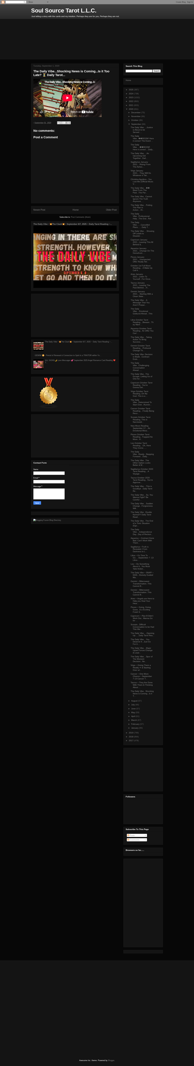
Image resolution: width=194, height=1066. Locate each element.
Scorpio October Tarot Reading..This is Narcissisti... (140, 419)
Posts (132, 835)
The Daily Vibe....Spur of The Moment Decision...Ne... (142, 658)
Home (76, 210)
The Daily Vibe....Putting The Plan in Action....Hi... (141, 207)
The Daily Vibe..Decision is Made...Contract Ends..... (142, 356)
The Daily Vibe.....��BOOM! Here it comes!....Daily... (142, 147)
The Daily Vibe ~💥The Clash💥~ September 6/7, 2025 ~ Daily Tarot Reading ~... (72, 224)
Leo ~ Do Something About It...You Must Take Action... (140, 566)
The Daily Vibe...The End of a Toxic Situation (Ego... (142, 523)
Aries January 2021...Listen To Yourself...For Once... (141, 276)
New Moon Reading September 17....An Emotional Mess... (140, 428)
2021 (131, 105)
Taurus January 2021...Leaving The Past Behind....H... (140, 285)
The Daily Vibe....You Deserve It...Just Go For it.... (141, 641)
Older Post (111, 210)
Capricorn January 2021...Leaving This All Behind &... (142, 242)
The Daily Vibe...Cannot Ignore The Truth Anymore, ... (141, 198)
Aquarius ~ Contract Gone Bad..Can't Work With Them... (142, 540)
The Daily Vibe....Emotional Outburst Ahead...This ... (141, 312)
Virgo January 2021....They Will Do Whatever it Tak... (141, 173)
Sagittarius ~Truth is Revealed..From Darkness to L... (140, 549)
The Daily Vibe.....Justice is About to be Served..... (142, 129)
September (136, 124)
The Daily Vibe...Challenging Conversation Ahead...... (140, 366)
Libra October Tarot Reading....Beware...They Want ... (142, 322)
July (133, 704)
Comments (134, 840)
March (134, 720)
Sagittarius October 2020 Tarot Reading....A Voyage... (142, 471)
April (133, 716)
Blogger (111, 1060)
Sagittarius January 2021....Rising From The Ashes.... (141, 164)
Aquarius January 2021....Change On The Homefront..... (142, 250)
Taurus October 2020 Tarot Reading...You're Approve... (142, 480)
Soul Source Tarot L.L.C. (63, 10)
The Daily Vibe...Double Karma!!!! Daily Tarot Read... (141, 514)
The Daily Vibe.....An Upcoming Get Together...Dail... (140, 155)
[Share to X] (63, 122)
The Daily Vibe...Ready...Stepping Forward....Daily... (142, 454)
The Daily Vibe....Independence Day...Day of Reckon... (142, 531)
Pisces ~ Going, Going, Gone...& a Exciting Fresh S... (141, 609)
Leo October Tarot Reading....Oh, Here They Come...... (141, 445)
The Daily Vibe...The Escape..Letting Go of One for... (141, 376)
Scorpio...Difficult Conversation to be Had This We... (142, 626)
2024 (131, 93)
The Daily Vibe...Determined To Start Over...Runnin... (141, 402)
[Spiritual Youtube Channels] (48, 408)
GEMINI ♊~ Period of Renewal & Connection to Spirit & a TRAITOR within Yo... (68, 355)
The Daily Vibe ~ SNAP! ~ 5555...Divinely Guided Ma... (142, 575)
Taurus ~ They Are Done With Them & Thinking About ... (142, 684)
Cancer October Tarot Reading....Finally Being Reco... (142, 410)
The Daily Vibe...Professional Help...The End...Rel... (142, 216)
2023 (131, 97)
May (133, 712)
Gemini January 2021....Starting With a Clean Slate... (142, 293)
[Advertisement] (100, 41)
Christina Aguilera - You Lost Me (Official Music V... (142, 181)
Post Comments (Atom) (80, 217)
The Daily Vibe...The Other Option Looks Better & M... (140, 462)
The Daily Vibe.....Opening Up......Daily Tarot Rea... (142, 634)
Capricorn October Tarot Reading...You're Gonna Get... (141, 385)
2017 (131, 740)
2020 (131, 109)
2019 (131, 733)
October (135, 120)
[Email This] (58, 122)
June (133, 708)
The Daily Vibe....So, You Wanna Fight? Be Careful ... (142, 497)
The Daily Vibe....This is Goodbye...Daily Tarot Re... (141, 488)
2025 (131, 90)
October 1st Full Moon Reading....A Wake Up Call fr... (141, 268)
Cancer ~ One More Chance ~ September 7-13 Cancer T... (141, 676)
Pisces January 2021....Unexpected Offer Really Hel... (140, 259)
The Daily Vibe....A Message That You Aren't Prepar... (140, 302)
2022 (131, 101)
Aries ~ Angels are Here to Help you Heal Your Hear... (142, 600)
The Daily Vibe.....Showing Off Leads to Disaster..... (142, 233)
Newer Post (39, 210)
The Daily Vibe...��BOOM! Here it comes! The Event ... (142, 138)
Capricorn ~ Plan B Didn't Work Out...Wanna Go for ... (142, 618)
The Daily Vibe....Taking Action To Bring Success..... (141, 339)
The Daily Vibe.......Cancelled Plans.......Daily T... (140, 224)
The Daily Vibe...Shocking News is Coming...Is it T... (142, 693)
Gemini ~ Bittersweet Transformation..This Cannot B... (141, 583)
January (135, 728)
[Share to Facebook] (66, 122)
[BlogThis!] (61, 122)
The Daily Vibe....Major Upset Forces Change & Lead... (142, 650)
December (136, 112)
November (136, 116)
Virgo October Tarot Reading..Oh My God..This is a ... (139, 393)
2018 (131, 737)
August (134, 701)
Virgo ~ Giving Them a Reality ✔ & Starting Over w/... (141, 667)
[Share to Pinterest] (69, 122)
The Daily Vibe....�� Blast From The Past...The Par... (140, 190)
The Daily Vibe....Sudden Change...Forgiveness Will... (142, 505)
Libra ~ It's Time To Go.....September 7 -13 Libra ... (142, 557)
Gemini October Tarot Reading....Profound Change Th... (141, 348)
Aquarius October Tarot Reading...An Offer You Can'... (142, 330)
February (135, 724)
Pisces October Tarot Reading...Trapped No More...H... (142, 436)
